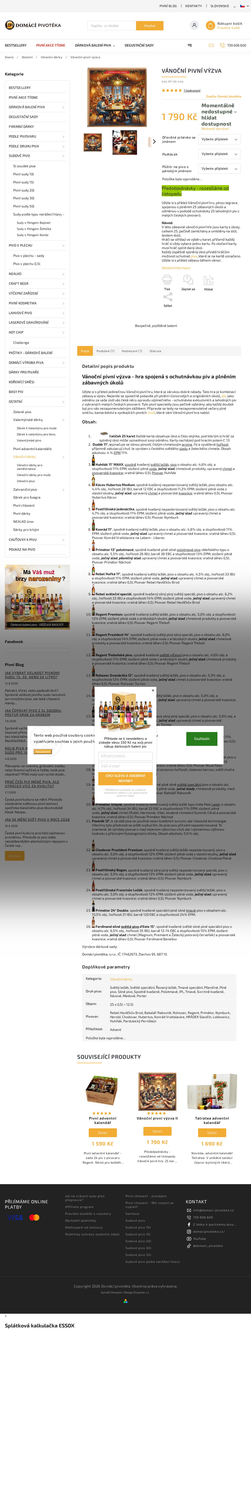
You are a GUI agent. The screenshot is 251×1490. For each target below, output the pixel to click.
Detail (103, 1133)
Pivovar (157, 473)
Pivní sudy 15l (23, 182)
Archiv (15, 856)
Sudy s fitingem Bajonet (33, 223)
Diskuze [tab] (156, 351)
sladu (183, 448)
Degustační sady (23, 117)
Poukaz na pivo (22, 549)
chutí (151, 412)
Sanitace (132, 1214)
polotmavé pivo (189, 550)
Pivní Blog (168, 6)
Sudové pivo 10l (138, 1227)
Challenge (21, 342)
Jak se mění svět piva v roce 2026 (37, 819)
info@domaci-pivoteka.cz (213, 1210)
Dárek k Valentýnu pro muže (37, 428)
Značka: (223, 96)
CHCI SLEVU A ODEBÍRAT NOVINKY (125, 778)
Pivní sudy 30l (23, 198)
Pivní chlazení (23, 505)
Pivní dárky (21, 513)
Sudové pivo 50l (138, 1255)
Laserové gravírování (29, 322)
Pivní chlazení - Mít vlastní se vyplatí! (150, 1205)
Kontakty (193, 6)
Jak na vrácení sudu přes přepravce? (85, 1198)
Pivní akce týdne (23, 97)
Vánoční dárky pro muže (34, 475)
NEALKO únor (23, 521)
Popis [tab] (85, 351)
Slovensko (220, 6)
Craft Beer (18, 283)
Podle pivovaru (22, 136)
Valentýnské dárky (28, 419)
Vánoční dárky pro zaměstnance (29, 467)
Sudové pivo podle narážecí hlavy (153, 1262)
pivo (194, 256)
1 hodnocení (192, 90)
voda (153, 468)
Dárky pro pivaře (24, 372)
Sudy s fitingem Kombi (32, 235)
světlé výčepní (171, 655)
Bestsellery (20, 87)
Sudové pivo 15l (138, 1234)
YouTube (199, 1238)
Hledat (150, 26)
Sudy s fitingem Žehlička (34, 229)
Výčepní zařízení (23, 293)
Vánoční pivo (26, 481)
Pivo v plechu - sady (28, 255)
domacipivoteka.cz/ (209, 1231)
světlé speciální (189, 784)
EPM (117, 453)
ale (224, 396)
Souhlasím (202, 738)
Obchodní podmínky (80, 1220)
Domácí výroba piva (26, 362)
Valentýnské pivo (29, 440)
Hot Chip (16, 332)
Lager (216, 804)
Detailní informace (176, 268)
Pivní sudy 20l (23, 190)
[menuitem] (18, 45)
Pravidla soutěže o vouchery (88, 1214)
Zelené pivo (22, 412)
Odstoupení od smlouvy (84, 1227)
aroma (187, 444)
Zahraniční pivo (25, 489)
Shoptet (116, 1292)
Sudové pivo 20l (138, 1241)
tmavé (191, 910)
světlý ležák (160, 464)
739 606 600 (203, 1217)
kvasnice (185, 493)
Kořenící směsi (21, 382)
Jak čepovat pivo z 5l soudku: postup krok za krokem (33, 712)
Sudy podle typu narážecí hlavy (37, 214)
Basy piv (16, 392)
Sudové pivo (19, 156)
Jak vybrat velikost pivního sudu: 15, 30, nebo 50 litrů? (32, 675)
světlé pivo (130, 926)
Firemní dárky (21, 126)
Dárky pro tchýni (26, 529)
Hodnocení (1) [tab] (132, 351)
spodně (130, 464)
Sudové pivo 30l (138, 1248)
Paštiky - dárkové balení (30, 353)
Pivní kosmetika (23, 303)
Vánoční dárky (24, 456)
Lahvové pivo (20, 313)
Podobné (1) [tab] (106, 351)
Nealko (15, 274)
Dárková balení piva (27, 107)
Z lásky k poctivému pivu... (215, 1224)
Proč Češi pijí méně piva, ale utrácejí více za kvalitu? (32, 784)
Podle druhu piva (24, 146)
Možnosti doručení (215, 129)
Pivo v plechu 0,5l (26, 264)
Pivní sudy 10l (23, 174)
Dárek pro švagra (27, 497)
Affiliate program (79, 1207)
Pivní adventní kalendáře (32, 449)
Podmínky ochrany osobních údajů (92, 1234)
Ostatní (15, 401)
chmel (227, 468)
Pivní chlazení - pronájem (146, 1196)
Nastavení (43, 751)
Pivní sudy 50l (23, 206)
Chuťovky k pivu (23, 539)
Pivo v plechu (20, 245)
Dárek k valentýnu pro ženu (36, 434)
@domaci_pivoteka (208, 1246)
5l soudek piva (24, 166)
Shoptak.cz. (142, 1292)
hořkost (222, 444)
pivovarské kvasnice (107, 473)
